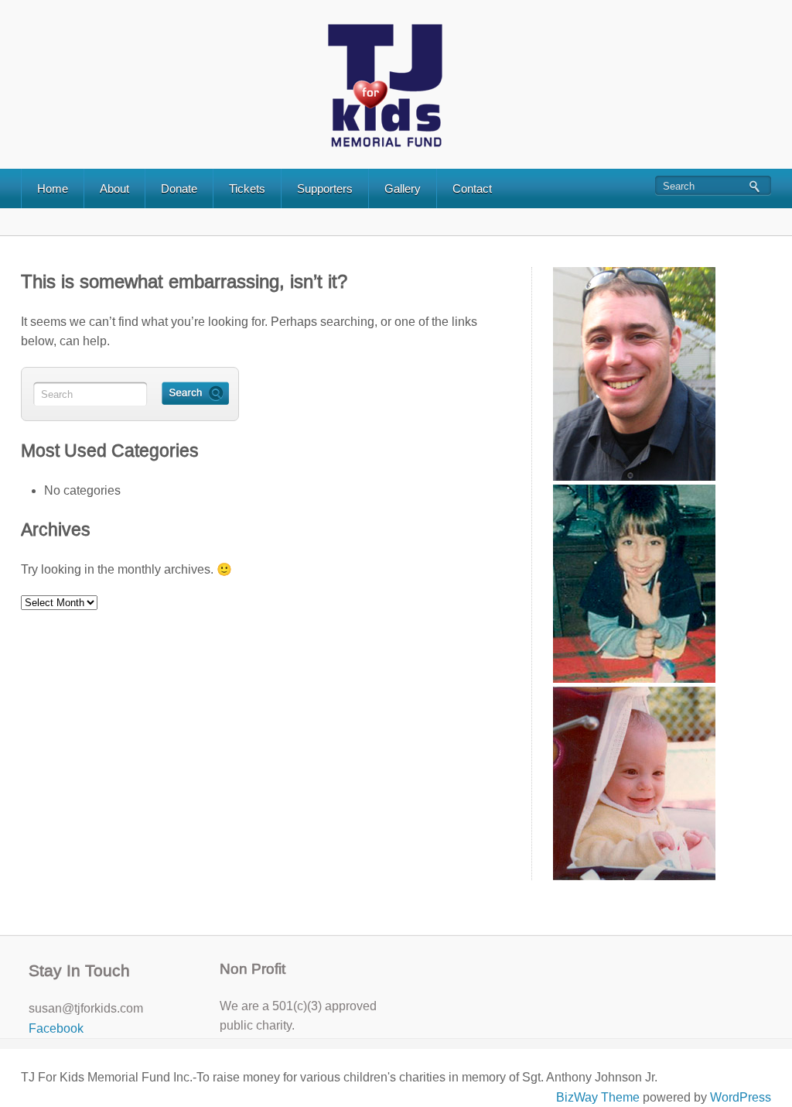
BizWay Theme (598, 1097)
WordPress (740, 1097)
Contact (472, 188)
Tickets (247, 188)
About (114, 188)
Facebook (56, 1028)
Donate (179, 188)
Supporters (325, 188)
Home (52, 188)
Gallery (402, 188)
